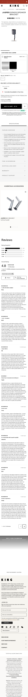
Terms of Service (13, 619)
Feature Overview (8, 130)
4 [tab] (15, 227)
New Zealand (6, 630)
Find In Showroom (8, 161)
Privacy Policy (4, 619)
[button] (7, 278)
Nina (2, 289)
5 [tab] (17, 227)
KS (2, 350)
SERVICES (4, 644)
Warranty (5, 170)
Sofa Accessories (20, 9)
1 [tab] (5, 50)
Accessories (11, 9)
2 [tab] (14, 50)
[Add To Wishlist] (24, 106)
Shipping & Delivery (9, 166)
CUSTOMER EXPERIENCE (8, 640)
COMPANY (4, 647)
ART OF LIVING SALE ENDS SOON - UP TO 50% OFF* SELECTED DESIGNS (13, 2)
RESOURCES (4, 637)
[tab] (14, 63)
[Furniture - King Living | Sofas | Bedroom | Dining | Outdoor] (14, 6)
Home (4, 9)
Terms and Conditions (14, 674)
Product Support (8, 175)
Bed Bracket (8, 218)
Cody (2, 500)
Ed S (2, 320)
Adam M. (3, 439)
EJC (2, 471)
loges (2, 379)
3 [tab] (22, 50)
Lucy (2, 410)
